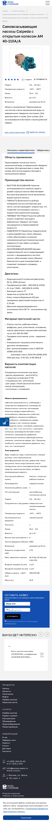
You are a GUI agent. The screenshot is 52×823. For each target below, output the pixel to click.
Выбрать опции (37, 132)
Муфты (5, 697)
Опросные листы (9, 702)
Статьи (5, 745)
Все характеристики (15, 132)
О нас (4, 737)
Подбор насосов (9, 699)
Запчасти (6, 691)
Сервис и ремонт (10, 715)
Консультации (8, 718)
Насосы (5, 688)
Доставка (6, 748)
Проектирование (10, 727)
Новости (6, 743)
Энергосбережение (11, 724)
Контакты (6, 751)
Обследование (9, 721)
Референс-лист (9, 740)
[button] (40, 634)
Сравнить (41, 79)
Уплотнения (7, 694)
